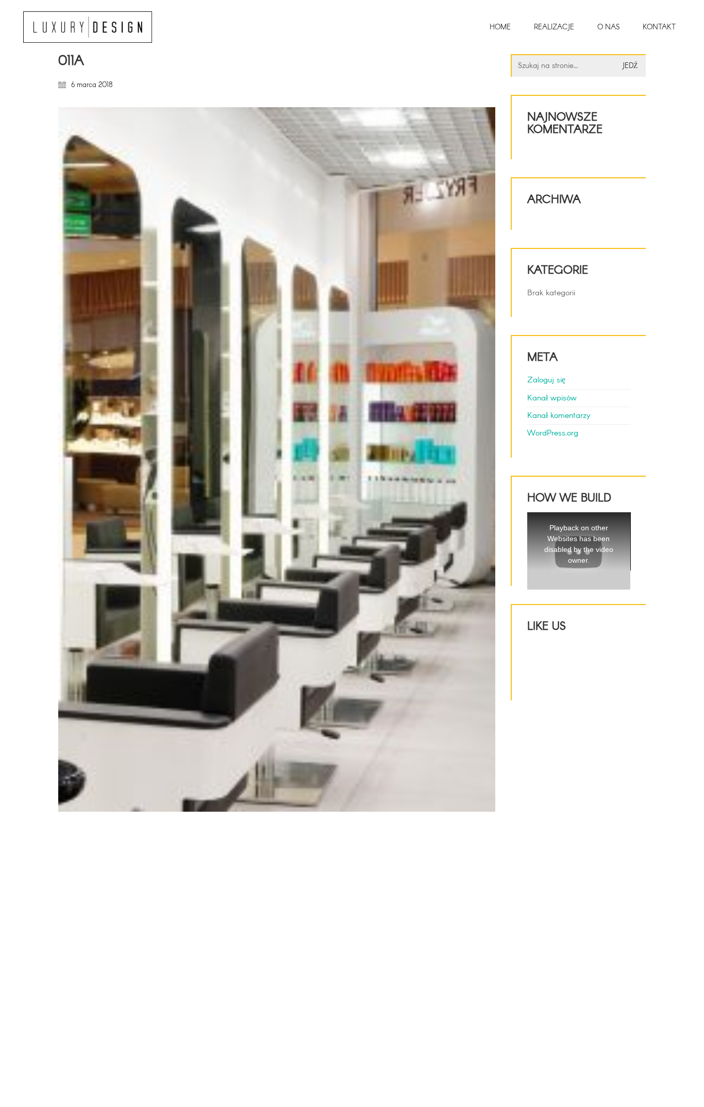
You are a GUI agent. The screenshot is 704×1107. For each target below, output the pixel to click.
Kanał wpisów (552, 398)
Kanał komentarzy (559, 415)
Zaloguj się (546, 380)
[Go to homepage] (87, 27)
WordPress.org (552, 433)
